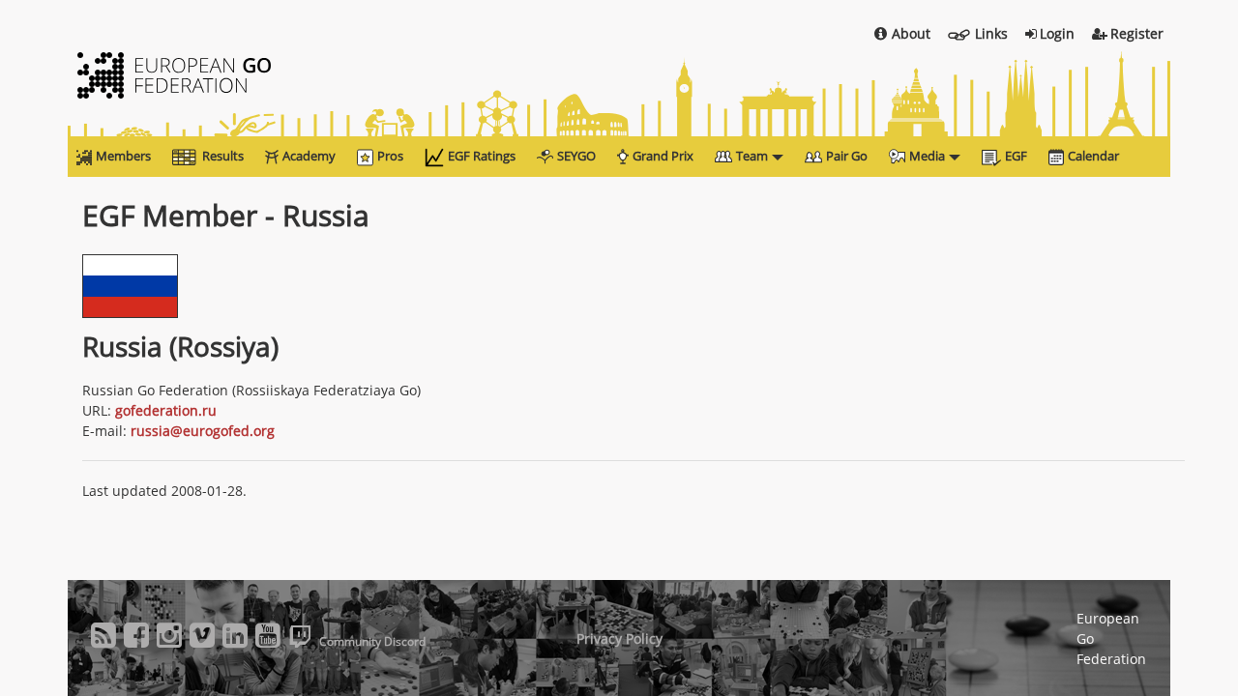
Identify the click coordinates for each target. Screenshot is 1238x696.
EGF (1016, 155)
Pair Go (847, 155)
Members (123, 155)
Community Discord (372, 641)
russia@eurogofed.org (203, 430)
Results (223, 155)
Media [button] (927, 155)
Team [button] (752, 155)
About (911, 33)
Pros (390, 155)
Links (991, 33)
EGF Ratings (482, 155)
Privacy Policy (619, 638)
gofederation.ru (166, 410)
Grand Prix (663, 155)
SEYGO (576, 155)
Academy (309, 155)
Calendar (1093, 155)
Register (1137, 33)
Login (1057, 33)
